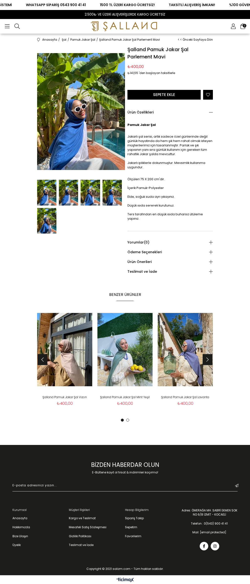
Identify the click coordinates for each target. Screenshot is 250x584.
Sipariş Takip (134, 518)
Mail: (209, 532)
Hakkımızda (21, 527)
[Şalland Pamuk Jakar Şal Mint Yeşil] (125, 349)
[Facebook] (204, 546)
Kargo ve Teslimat (82, 518)
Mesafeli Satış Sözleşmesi (87, 527)
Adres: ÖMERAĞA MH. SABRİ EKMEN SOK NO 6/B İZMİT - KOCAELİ (209, 513)
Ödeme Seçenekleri (144, 252)
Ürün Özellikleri (140, 112)
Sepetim (131, 527)
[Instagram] (215, 546)
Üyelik (16, 545)
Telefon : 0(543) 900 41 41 (209, 524)
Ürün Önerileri (139, 261)
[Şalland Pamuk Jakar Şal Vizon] (65, 349)
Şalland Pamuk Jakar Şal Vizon (64, 397)
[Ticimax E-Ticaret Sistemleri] (125, 580)
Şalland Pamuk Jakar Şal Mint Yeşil (125, 397)
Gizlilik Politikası (80, 536)
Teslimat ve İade (142, 271)
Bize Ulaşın (20, 536)
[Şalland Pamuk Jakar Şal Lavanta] (185, 349)
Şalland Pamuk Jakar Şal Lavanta (185, 397)
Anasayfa (19, 518)
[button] (122, 420)
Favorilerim (133, 536)
